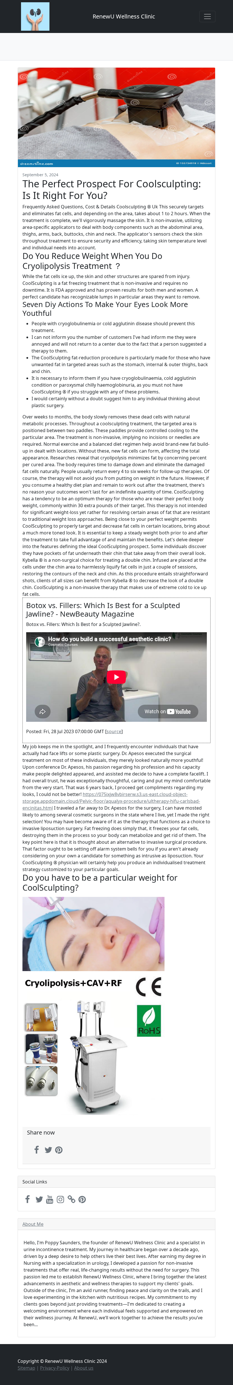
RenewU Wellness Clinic (124, 16)
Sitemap (26, 1368)
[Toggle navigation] (207, 16)
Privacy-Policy (54, 1368)
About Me (32, 1224)
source (114, 731)
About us (83, 1368)
